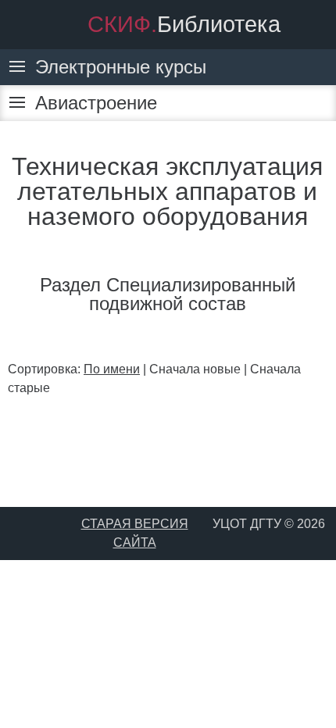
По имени (112, 369)
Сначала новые (195, 369)
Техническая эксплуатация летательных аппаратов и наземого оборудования (167, 191)
